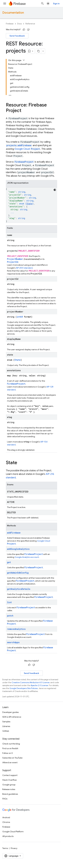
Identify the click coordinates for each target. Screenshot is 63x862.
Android (6, 817)
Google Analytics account (27, 557)
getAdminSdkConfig (18, 572)
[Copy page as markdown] (38, 51)
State (29, 203)
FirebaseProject (24, 161)
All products (7, 836)
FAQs (4, 798)
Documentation (13, 13)
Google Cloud (27, 148)
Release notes (8, 789)
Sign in (56, 3)
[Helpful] (24, 29)
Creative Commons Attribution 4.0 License (31, 682)
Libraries (6, 726)
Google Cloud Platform (13, 831)
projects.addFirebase (19, 145)
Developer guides (10, 712)
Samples (6, 721)
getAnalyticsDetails (18, 589)
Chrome (6, 822)
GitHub (5, 731)
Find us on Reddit (10, 748)
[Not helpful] (28, 29)
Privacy (14, 848)
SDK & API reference (11, 717)
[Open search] (42, 3)
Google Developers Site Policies (24, 688)
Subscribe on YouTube (12, 757)
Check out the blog (11, 743)
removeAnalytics (16, 629)
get (9, 562)
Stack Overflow (9, 780)
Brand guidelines (10, 794)
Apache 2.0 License (39, 685)
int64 (20, 316)
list (9, 602)
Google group (8, 784)
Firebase (9, 23)
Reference (30, 23)
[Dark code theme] (54, 189)
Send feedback (17, 35)
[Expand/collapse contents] (23, 60)
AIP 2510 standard (24, 268)
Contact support (9, 775)
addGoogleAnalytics (18, 549)
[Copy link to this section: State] (20, 463)
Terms (5, 848)
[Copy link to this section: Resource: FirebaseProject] (24, 111)
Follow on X (7, 753)
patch (10, 615)
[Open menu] (5, 3)
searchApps (13, 642)
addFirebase (14, 532)
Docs (19, 23)
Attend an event (9, 762)
